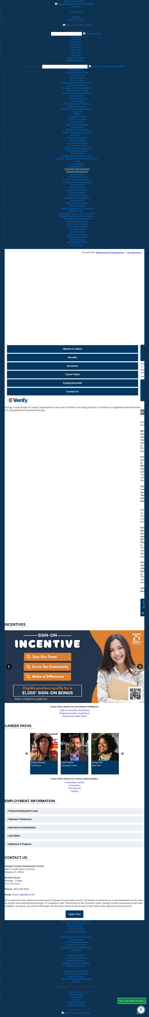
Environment (75, 950)
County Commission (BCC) (76, 921)
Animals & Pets (76, 929)
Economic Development (75, 942)
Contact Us (72, 391)
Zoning (75, 981)
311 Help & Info (76, 1005)
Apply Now (74, 914)
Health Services (76, 955)
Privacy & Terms (76, 992)
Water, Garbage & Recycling (75, 979)
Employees (76, 45)
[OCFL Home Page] (74, 4)
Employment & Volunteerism (110, 252)
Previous (26, 753)
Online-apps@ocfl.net (23, 894)
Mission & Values (72, 349)
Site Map (75, 6)
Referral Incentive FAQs (74, 716)
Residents (76, 37)
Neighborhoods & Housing (76, 963)
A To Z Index (75, 12)
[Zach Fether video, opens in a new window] (74, 747)
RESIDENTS (76, 70)
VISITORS (75, 135)
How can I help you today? (131, 1001)
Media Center (76, 926)
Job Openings (134, 252)
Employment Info (72, 383)
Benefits (72, 357)
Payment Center (76, 19)
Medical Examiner (75, 960)
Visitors (76, 39)
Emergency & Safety (75, 945)
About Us (76, 47)
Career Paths (72, 374)
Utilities (74, 791)
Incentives (72, 366)
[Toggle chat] (140, 1009)
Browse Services (76, 60)
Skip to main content (74, 1)
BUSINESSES (76, 166)
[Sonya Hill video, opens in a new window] (105, 747)
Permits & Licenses (76, 966)
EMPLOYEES (76, 211)
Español (76, 17)
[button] (92, 33)
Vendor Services (75, 976)
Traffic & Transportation (76, 973)
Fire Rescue (74, 788)
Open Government (75, 924)
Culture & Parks (76, 939)
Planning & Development (76, 971)
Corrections (74, 785)
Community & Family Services (77, 83)
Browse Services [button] (116, 66)
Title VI (76, 1000)
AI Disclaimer (76, 994)
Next (122, 753)
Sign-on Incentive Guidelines (74, 710)
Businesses (76, 42)
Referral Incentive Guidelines (74, 713)
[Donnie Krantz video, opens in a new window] (44, 747)
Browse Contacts (76, 1002)
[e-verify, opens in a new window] (16, 400)
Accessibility (76, 997)
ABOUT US (76, 245)
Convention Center (74, 782)
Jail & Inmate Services (75, 958)
